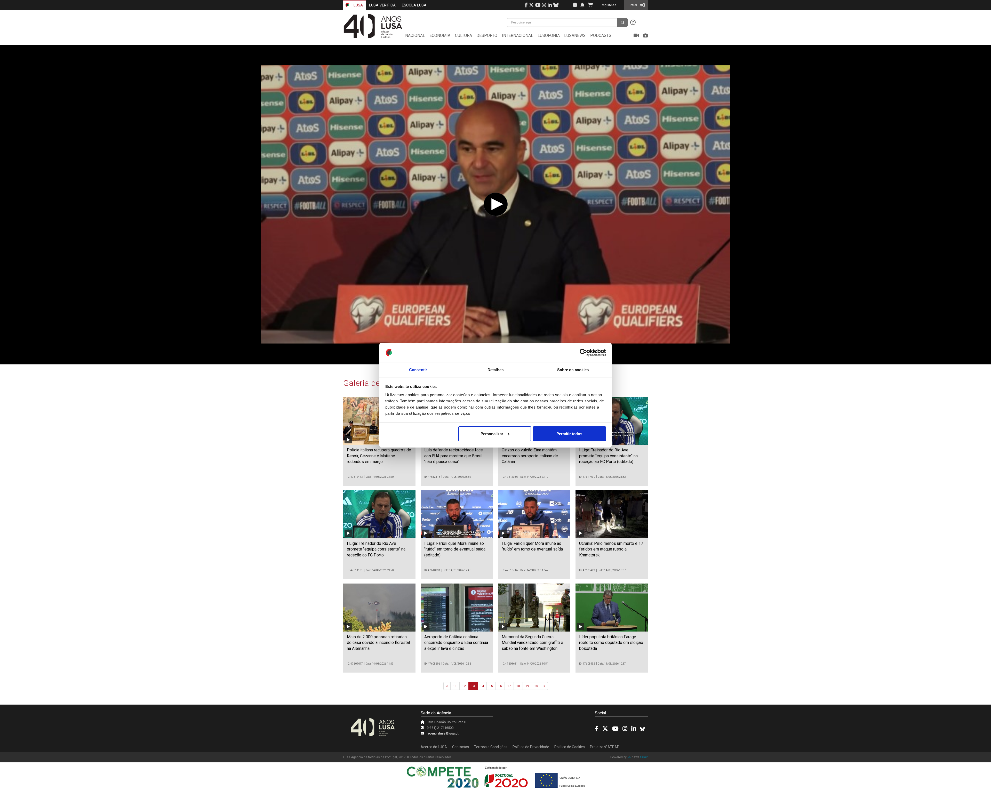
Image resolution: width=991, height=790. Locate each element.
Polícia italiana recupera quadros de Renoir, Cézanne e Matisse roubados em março (379, 456)
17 (509, 686)
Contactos (460, 747)
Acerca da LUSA (434, 747)
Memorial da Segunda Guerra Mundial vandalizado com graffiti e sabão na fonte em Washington (532, 642)
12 (464, 686)
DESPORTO (486, 35)
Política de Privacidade (531, 747)
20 (536, 686)
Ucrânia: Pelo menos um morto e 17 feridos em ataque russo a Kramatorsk (611, 549)
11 (455, 686)
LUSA (358, 5)
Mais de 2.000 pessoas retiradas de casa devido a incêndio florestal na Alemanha (378, 642)
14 (482, 686)
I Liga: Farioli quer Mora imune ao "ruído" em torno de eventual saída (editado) (454, 549)
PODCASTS (600, 35)
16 (500, 686)
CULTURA (463, 35)
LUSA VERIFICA (382, 5)
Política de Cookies (569, 747)
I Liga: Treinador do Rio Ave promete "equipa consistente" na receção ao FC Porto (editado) (608, 456)
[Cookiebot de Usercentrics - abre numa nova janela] (583, 352)
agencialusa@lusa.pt (443, 733)
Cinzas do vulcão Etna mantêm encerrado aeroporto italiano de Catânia (530, 456)
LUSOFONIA (549, 35)
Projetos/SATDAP (604, 747)
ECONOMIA (439, 35)
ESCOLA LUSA (414, 5)
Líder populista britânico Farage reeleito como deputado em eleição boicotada (611, 642)
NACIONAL (415, 35)
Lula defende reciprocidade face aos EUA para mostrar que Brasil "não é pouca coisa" (453, 456)
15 (491, 686)
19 (527, 686)
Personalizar (492, 434)
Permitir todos (569, 434)
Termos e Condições (490, 747)
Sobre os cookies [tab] (573, 369)
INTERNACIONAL (517, 35)
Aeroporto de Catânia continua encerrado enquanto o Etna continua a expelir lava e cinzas (456, 642)
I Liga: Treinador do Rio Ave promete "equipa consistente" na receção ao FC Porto (376, 549)
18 (518, 686)
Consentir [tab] (418, 369)
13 (473, 686)
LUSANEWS (575, 35)
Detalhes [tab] (495, 369)
